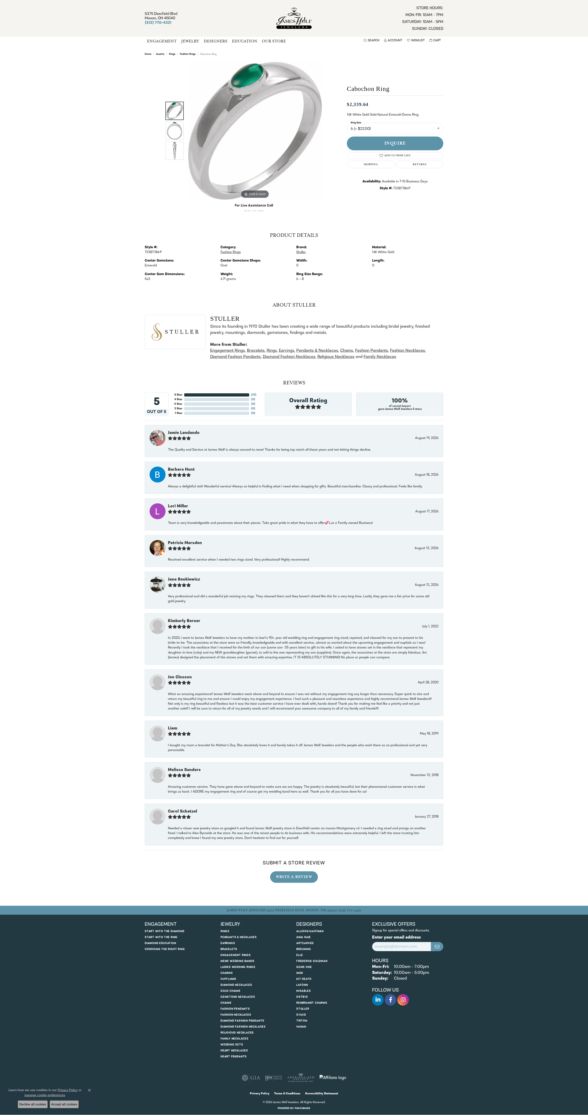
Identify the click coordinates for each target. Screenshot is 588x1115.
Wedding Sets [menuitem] (231, 1045)
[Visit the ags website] (301, 1078)
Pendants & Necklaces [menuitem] (238, 937)
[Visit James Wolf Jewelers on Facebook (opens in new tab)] (390, 1000)
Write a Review (294, 877)
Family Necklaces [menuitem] (234, 1039)
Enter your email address (396, 937)
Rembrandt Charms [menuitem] (311, 1003)
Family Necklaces (380, 357)
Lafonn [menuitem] (302, 985)
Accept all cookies (64, 1104)
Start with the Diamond (164, 931)
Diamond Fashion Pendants (235, 357)
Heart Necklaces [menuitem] (234, 1051)
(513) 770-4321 (254, 211)
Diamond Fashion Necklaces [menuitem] (243, 1027)
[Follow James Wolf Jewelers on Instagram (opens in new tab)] (403, 1000)
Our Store (274, 41)
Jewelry (190, 41)
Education (244, 41)
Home (148, 54)
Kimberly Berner (184, 621)
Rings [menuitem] (224, 931)
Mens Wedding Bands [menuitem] (237, 961)
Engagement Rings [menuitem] (235, 955)
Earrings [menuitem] (227, 943)
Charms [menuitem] (226, 973)
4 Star (178, 399)
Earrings (286, 350)
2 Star (178, 408)
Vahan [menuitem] (301, 1027)
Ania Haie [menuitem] (303, 937)
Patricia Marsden (185, 543)
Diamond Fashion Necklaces (289, 357)
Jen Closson (180, 677)
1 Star (178, 413)
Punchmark (302, 1108)
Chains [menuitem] (226, 1003)
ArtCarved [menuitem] (305, 943)
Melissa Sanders (184, 770)
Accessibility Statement (321, 1093)
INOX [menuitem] (299, 973)
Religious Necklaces (335, 357)
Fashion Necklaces (407, 350)
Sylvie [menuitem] (301, 1015)
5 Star (178, 395)
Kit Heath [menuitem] (303, 979)
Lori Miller (178, 506)
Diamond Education (160, 943)
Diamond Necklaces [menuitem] (236, 985)
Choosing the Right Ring (165, 949)
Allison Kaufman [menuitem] (310, 931)
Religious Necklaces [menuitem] (237, 1033)
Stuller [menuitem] (302, 1009)
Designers (215, 41)
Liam (172, 728)
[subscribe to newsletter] (437, 946)
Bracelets (256, 350)
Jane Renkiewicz (184, 579)
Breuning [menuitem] (303, 949)
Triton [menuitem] (301, 1021)
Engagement (162, 41)
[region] (255, 131)
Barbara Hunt (181, 469)
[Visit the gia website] (251, 1078)
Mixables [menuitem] (303, 991)
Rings (172, 54)
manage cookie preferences (44, 1095)
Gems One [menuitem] (304, 967)
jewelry (160, 54)
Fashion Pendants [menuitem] (235, 1009)
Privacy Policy (259, 1093)
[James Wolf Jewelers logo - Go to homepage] (294, 18)
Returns (419, 164)
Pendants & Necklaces (317, 350)
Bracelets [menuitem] (228, 949)
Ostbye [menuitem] (302, 997)
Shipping (371, 164)
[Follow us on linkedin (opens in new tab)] (378, 1000)
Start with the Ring (161, 937)
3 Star (178, 404)
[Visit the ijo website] (273, 1078)
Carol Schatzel (182, 811)
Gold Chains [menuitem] (230, 991)
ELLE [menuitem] (299, 955)
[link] (422, 18)
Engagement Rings (227, 350)
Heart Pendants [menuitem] (233, 1057)
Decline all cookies (32, 1104)
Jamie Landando (184, 433)
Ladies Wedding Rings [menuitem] (237, 967)
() (253, 395)
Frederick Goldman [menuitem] (312, 961)
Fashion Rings (187, 54)
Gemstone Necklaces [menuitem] (237, 997)
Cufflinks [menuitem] (228, 979)
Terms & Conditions (287, 1093)
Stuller (301, 252)
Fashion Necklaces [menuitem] (235, 1015)
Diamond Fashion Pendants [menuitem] (242, 1021)
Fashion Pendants (371, 350)
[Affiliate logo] (332, 1078)
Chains (346, 350)
